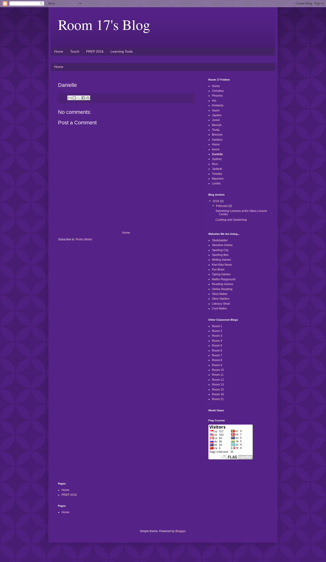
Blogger (180, 531)
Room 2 (217, 331)
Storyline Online (222, 245)
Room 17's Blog (104, 24)
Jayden (216, 115)
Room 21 (218, 399)
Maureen (218, 178)
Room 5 (217, 345)
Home (58, 51)
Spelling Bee (220, 255)
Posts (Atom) (84, 239)
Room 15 (218, 389)
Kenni (216, 149)
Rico (215, 164)
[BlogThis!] (74, 97)
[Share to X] (78, 97)
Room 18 (218, 394)
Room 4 (217, 340)
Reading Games (222, 284)
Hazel (216, 110)
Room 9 (217, 365)
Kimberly (217, 105)
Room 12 (218, 379)
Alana (216, 144)
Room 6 (217, 350)
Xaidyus (217, 139)
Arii (214, 100)
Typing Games (221, 274)
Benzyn (217, 125)
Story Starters (220, 298)
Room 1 (217, 326)
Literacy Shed (221, 303)
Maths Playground (224, 279)
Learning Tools (121, 51)
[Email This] (69, 97)
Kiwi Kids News (222, 264)
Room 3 (217, 335)
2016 (216, 201)
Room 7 (217, 355)
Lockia (216, 183)
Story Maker (219, 294)
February (222, 206)
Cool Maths (219, 308)
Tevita (216, 130)
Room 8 (217, 360)
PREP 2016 (95, 51)
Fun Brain (218, 269)
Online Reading (222, 289)
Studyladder (220, 240)
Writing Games (221, 259)
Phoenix (217, 95)
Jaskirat (217, 169)
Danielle (217, 154)
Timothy (217, 174)
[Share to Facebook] (83, 97)
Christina (218, 91)
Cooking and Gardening (231, 219)
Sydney (217, 159)
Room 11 (218, 374)
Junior (216, 120)
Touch (74, 51)
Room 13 (218, 384)
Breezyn (217, 134)
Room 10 (218, 370)
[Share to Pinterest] (87, 97)
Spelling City (220, 250)
